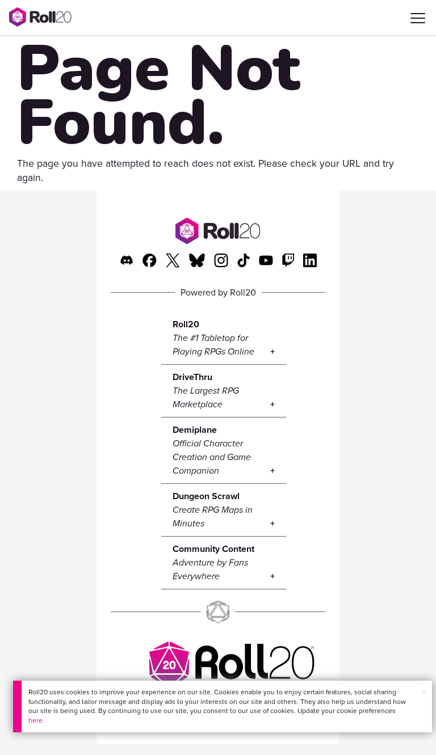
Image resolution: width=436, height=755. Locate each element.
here (35, 720)
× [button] (424, 692)
